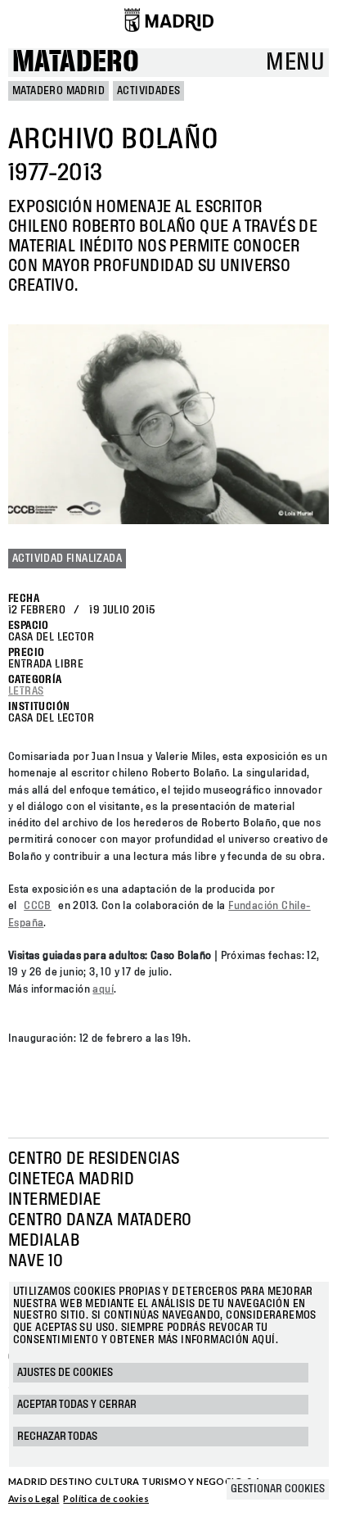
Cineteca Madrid (71, 1179)
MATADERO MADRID (58, 91)
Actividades (148, 91)
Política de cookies (106, 1498)
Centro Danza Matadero (99, 1220)
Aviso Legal (33, 1498)
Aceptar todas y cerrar (77, 1404)
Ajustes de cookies (65, 1372)
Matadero (75, 62)
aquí (103, 989)
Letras (25, 691)
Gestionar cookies (278, 1489)
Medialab (43, 1241)
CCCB (38, 906)
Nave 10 (36, 1261)
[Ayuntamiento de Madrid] (168, 19)
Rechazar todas (57, 1436)
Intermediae (54, 1200)
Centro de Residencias (93, 1159)
